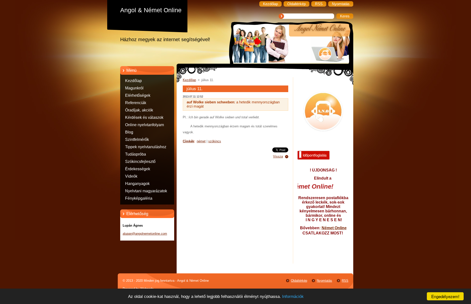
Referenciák (135, 103)
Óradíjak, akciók (139, 110)
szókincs (214, 141)
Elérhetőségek (137, 95)
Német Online (334, 228)
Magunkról (134, 88)
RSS (345, 280)
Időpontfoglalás (315, 155)
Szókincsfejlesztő (140, 161)
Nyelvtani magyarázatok (146, 191)
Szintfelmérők (137, 139)
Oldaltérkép (299, 280)
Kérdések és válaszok (144, 117)
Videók (131, 176)
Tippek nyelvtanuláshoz (145, 147)
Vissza (278, 156)
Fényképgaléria (138, 198)
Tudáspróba (135, 154)
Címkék (188, 141)
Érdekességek (137, 169)
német (201, 141)
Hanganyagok (137, 184)
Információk (293, 296)
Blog (129, 132)
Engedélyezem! (445, 296)
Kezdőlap (133, 81)
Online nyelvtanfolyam (144, 125)
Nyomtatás (324, 280)
